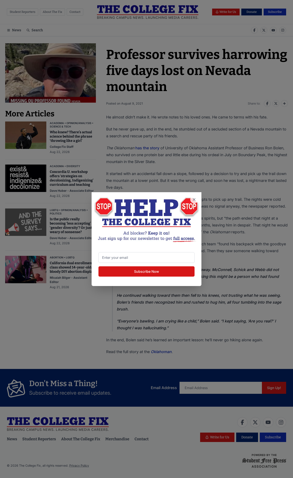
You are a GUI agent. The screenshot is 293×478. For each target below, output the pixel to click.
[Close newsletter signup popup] (194, 199)
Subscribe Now (146, 271)
